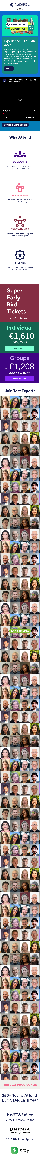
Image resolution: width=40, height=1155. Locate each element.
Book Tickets (20, 631)
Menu (20, 9)
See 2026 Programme (20, 1084)
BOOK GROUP (19, 379)
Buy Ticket (20, 348)
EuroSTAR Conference (20, 5)
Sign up (8, 68)
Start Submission (15, 125)
